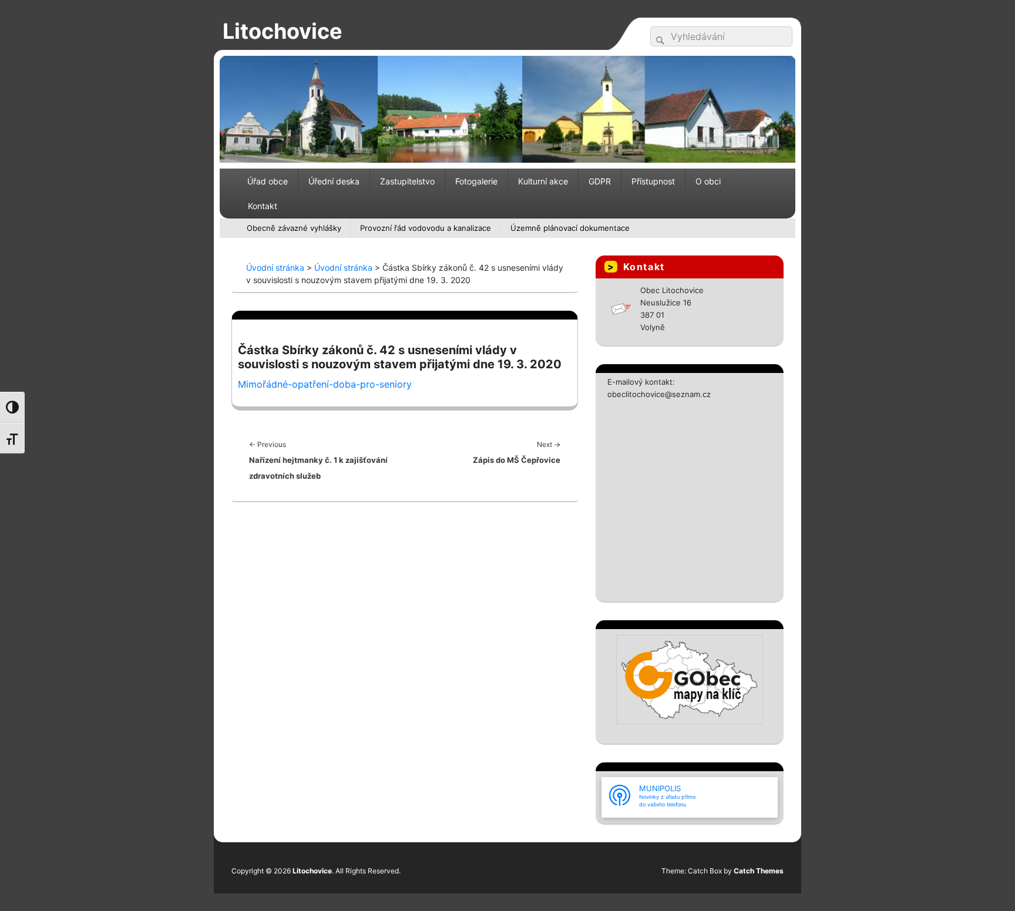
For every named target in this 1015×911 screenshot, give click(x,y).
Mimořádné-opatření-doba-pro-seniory (325, 384)
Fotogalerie (476, 181)
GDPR (600, 181)
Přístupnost (653, 181)
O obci (708, 181)
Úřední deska (333, 181)
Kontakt (262, 206)
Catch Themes (759, 870)
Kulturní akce (543, 181)
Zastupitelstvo (407, 181)
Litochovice (282, 31)
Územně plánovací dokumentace (570, 228)
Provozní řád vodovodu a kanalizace (425, 228)
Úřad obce (267, 181)
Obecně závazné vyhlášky (294, 228)
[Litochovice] (507, 109)
